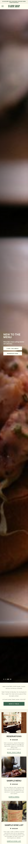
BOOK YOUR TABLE (14, 752)
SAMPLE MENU (14, 796)
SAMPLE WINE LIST (14, 841)
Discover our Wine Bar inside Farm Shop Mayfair (14, 2)
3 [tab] (8, 679)
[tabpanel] (14, 345)
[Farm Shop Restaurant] (14, 6)
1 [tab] (4, 679)
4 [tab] (10, 679)
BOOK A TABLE (14, 704)
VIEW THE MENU (13, 348)
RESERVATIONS (12, 353)
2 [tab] (6, 679)
